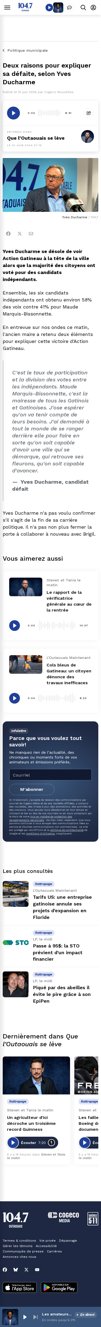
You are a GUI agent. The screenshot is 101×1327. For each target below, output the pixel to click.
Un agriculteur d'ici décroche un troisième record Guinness (31, 1123)
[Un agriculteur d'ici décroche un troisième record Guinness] (36, 1075)
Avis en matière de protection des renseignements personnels (40, 818)
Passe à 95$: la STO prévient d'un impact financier (57, 952)
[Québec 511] (93, 1224)
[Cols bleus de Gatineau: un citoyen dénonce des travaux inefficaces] (25, 664)
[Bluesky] (15, 1270)
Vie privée (47, 1240)
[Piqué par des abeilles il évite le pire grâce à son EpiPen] (16, 984)
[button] (24, 1317)
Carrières (54, 1251)
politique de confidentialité (66, 830)
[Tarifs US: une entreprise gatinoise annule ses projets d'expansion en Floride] (16, 894)
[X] (26, 1270)
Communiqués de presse (23, 1251)
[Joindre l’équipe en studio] (69, 7)
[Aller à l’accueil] (25, 9)
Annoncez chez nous (19, 1257)
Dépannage (68, 1240)
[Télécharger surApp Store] (20, 1288)
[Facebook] (8, 233)
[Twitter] (19, 233)
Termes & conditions (19, 1240)
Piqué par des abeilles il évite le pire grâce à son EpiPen (62, 994)
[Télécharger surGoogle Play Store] (59, 1288)
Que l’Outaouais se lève (36, 138)
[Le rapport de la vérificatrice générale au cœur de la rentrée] (25, 587)
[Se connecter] (93, 7)
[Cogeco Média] (63, 1220)
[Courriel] (31, 233)
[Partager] (89, 113)
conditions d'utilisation (40, 833)
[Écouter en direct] (49, 7)
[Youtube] (37, 1270)
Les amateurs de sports (57, 1314)
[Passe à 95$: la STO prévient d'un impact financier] (16, 943)
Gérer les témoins (18, 1246)
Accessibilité (46, 1246)
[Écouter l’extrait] (13, 113)
